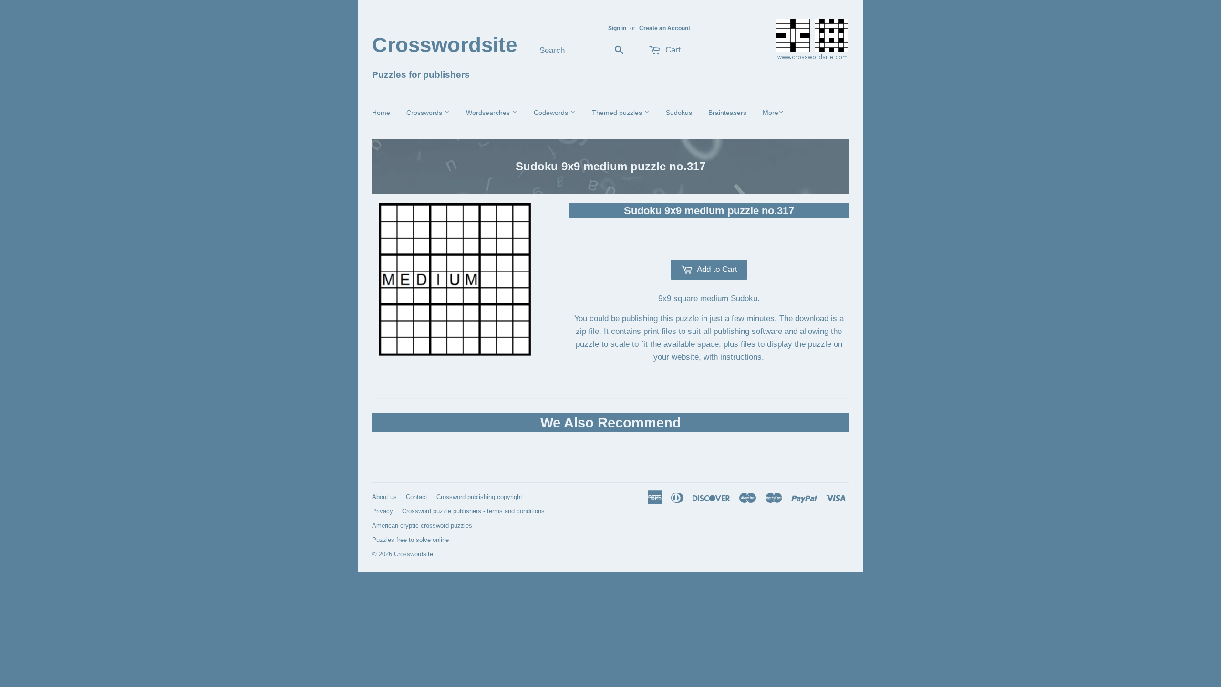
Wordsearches (489, 112)
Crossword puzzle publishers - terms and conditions (473, 511)
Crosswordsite (444, 44)
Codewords (552, 112)
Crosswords (425, 112)
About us (384, 496)
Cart (672, 49)
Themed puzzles (618, 112)
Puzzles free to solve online (410, 539)
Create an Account (664, 28)
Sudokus (679, 112)
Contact (416, 496)
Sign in (617, 28)
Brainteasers (727, 112)
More (770, 112)
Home (381, 112)
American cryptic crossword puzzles (422, 525)
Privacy (382, 511)
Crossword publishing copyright (479, 496)
